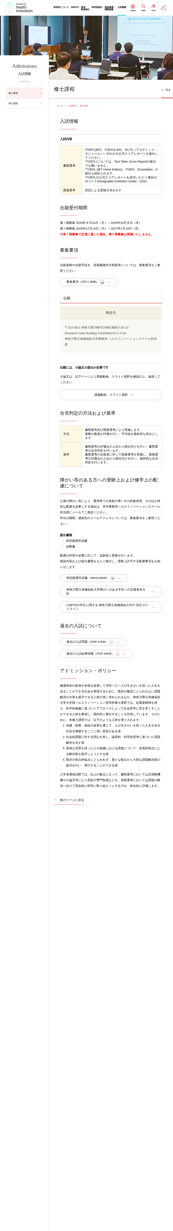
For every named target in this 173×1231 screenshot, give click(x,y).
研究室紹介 (97, 7)
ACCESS (154, 10)
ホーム (60, 106)
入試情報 (121, 7)
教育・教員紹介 (85, 8)
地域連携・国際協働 (110, 8)
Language (132, 10)
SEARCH (143, 10)
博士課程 (13, 103)
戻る (168, 89)
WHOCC (75, 7)
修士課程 (13, 93)
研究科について (61, 7)
